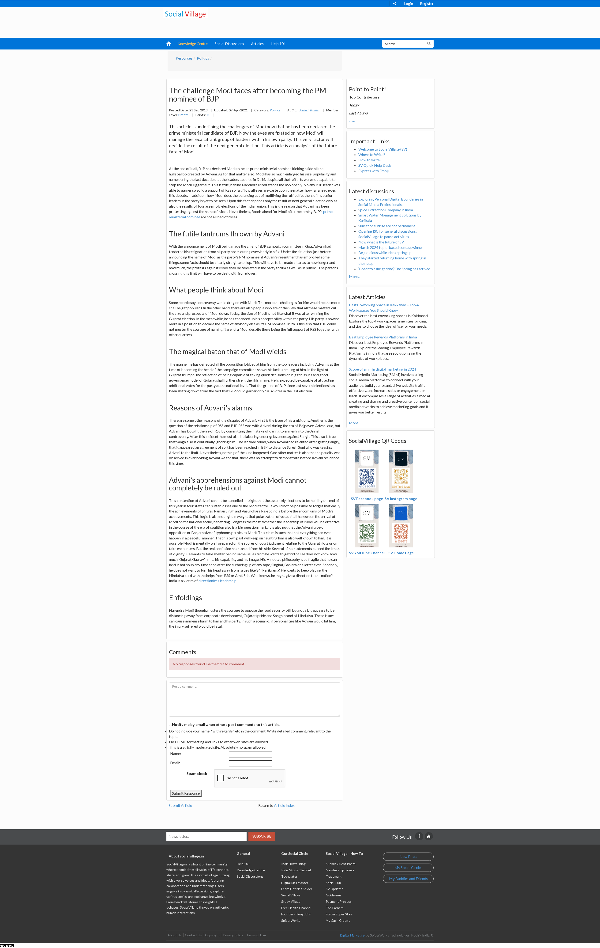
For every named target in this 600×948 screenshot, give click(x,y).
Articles (257, 43)
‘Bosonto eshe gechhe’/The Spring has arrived (394, 268)
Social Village (290, 895)
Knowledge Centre (193, 43)
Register (427, 3)
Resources (184, 58)
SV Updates (334, 889)
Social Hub (333, 883)
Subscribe (261, 836)
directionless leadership (218, 580)
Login (408, 3)
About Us (175, 935)
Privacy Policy (233, 935)
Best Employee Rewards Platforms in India (383, 337)
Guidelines (333, 895)
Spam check (197, 773)
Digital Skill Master (294, 883)
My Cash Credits (338, 920)
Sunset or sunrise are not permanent (386, 226)
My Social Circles (408, 867)
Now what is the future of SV (381, 242)
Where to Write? (371, 154)
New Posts (408, 856)
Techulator (289, 876)
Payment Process (339, 901)
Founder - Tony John (296, 914)
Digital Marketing (352, 935)
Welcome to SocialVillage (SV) (382, 149)
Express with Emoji (373, 170)
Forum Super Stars (339, 914)
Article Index (284, 805)
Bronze (183, 115)
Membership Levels (340, 870)
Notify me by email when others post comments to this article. (226, 724)
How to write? (369, 160)
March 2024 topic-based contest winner (390, 247)
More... (354, 276)
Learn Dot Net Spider (296, 889)
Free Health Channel (296, 908)
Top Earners (335, 908)
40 (208, 115)
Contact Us (193, 935)
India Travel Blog (293, 864)
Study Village (290, 901)
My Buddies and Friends (408, 878)
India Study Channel (296, 870)
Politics (203, 58)
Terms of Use (256, 935)
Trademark (333, 876)
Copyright (212, 935)
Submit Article (180, 805)
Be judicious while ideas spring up (385, 252)
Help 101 (278, 43)
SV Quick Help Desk (374, 165)
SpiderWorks (290, 920)
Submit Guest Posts (341, 864)
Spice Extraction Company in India (385, 210)
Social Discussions (229, 43)
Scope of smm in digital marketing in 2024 (382, 369)
